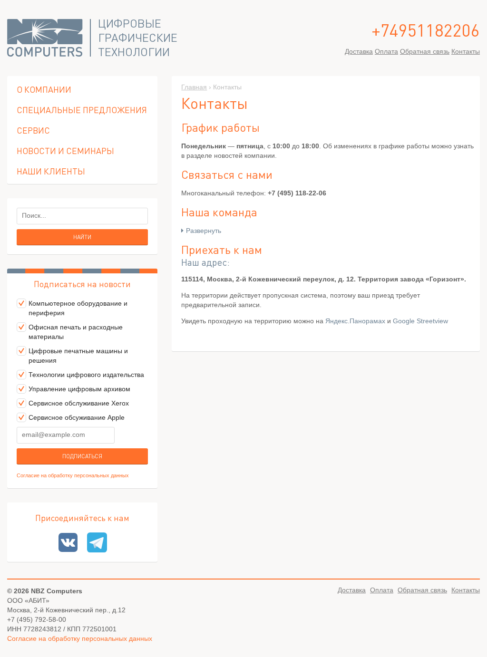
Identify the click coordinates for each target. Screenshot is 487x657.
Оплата (386, 51)
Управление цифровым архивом (79, 389)
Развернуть (203, 230)
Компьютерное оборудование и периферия (78, 308)
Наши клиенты (51, 170)
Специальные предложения (82, 109)
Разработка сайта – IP (472, 635)
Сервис (33, 130)
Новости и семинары (65, 150)
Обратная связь (424, 51)
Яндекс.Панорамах (355, 321)
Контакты (465, 51)
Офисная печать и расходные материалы (76, 331)
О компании (44, 89)
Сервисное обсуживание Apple (77, 417)
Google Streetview (420, 321)
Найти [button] (82, 237)
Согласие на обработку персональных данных (73, 475)
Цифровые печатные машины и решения (78, 355)
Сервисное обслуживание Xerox (79, 403)
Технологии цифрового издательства (86, 374)
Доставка (359, 51)
